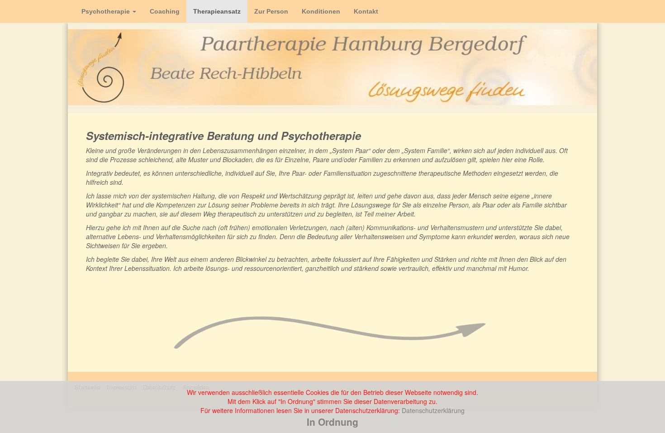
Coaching (165, 11)
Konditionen (321, 11)
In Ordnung (332, 421)
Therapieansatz (217, 11)
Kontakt (366, 11)
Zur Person (271, 11)
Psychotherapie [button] (106, 11)
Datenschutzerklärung (433, 410)
